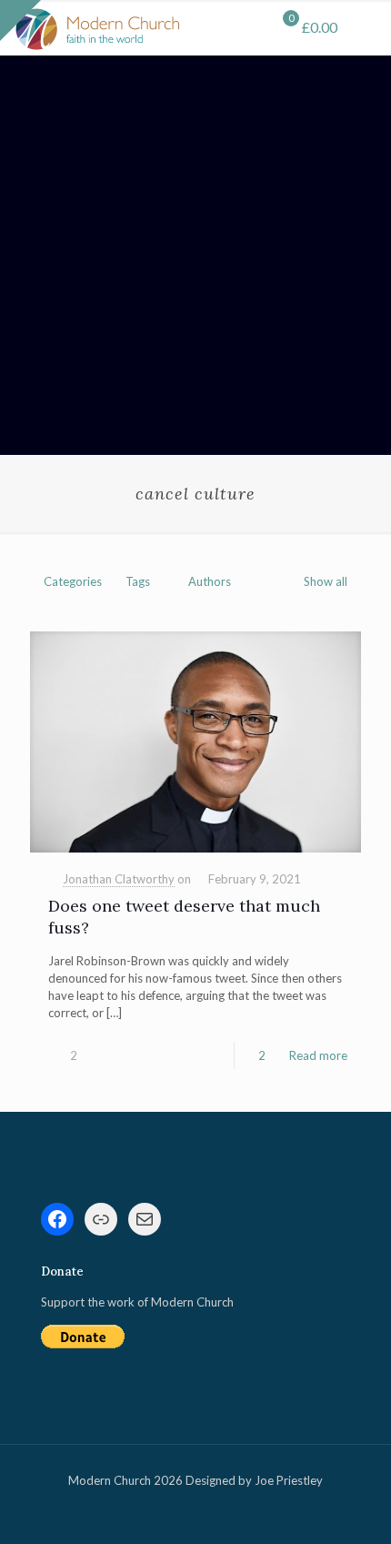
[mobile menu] (366, 27)
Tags (137, 581)
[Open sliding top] (20, 20)
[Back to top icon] (354, 1507)
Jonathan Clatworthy (119, 879)
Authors (209, 581)
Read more (318, 1055)
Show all (325, 581)
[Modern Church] (97, 27)
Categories (73, 581)
